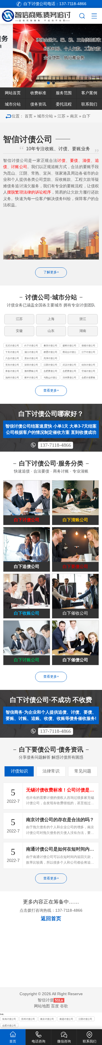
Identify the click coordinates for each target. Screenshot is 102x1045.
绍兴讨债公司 (88, 364)
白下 (86, 116)
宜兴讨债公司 (12, 364)
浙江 (82, 319)
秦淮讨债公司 (50, 345)
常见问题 (82, 771)
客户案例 (89, 93)
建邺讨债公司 (69, 345)
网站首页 (13, 93)
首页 (29, 116)
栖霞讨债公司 (50, 352)
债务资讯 (38, 104)
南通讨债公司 (66, 1019)
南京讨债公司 (47, 1019)
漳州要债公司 (69, 377)
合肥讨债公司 (9, 1025)
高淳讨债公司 (50, 358)
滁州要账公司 (31, 371)
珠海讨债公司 (9, 1019)
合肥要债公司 (50, 371)
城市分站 (13, 104)
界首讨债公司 (12, 371)
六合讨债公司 (12, 358)
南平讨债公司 (31, 377)
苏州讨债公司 (28, 1019)
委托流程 (64, 104)
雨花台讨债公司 (69, 352)
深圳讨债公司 (31, 364)
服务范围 (64, 93)
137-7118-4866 (55, 445)
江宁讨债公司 (88, 352)
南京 (74, 116)
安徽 (19, 331)
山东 (51, 331)
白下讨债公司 (31, 345)
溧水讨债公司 (31, 358)
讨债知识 (19, 771)
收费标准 (38, 93)
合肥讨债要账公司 (88, 378)
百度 (55, 1006)
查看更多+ (51, 390)
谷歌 (64, 1006)
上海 (51, 319)
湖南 (82, 331)
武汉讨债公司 (69, 364)
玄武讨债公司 (12, 345)
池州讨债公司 (12, 377)
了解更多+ (51, 272)
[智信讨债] (39, 15)
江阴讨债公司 (50, 364)
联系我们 (89, 104)
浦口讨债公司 (31, 352)
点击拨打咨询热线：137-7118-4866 (51, 910)
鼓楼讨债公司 (88, 345)
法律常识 (51, 771)
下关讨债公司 (12, 352)
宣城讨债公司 (88, 371)
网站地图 (42, 1006)
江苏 (61, 116)
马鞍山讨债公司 (50, 378)
